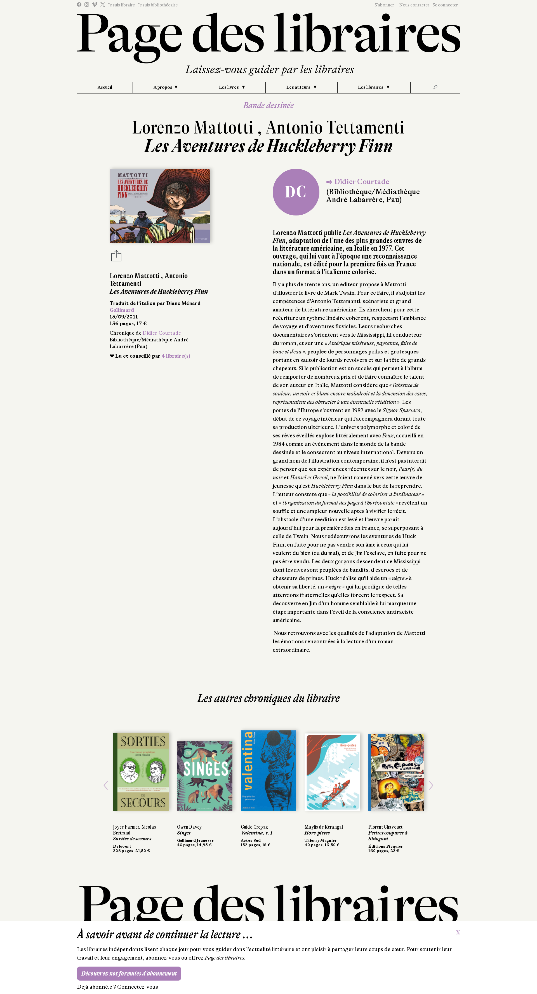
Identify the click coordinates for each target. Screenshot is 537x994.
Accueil (105, 87)
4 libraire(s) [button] (176, 356)
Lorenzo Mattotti (194, 127)
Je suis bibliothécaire (158, 5)
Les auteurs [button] (298, 87)
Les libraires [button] (371, 87)
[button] (106, 785)
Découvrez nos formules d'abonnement (129, 973)
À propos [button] (163, 87)
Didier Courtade (162, 333)
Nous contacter (414, 5)
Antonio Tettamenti (335, 127)
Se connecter (445, 5)
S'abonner (384, 5)
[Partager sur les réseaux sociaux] (116, 257)
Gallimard (122, 310)
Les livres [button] (229, 87)
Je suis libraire (121, 5)
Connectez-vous (137, 987)
